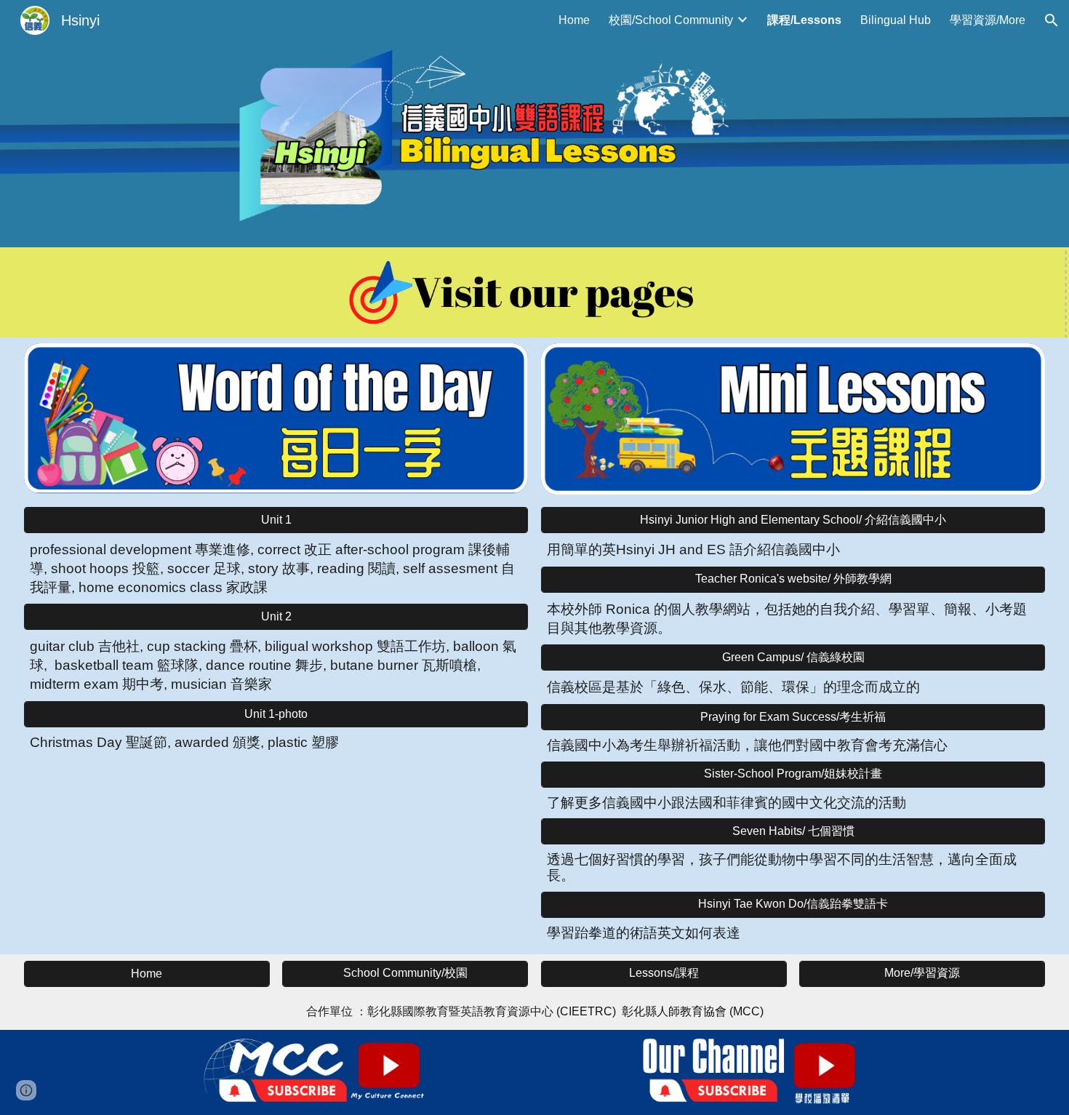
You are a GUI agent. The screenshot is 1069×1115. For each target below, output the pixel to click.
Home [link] (574, 20)
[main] (276, 568)
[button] (1051, 20)
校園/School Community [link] (671, 20)
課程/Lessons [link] (804, 20)
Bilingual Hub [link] (895, 20)
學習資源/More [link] (987, 20)
